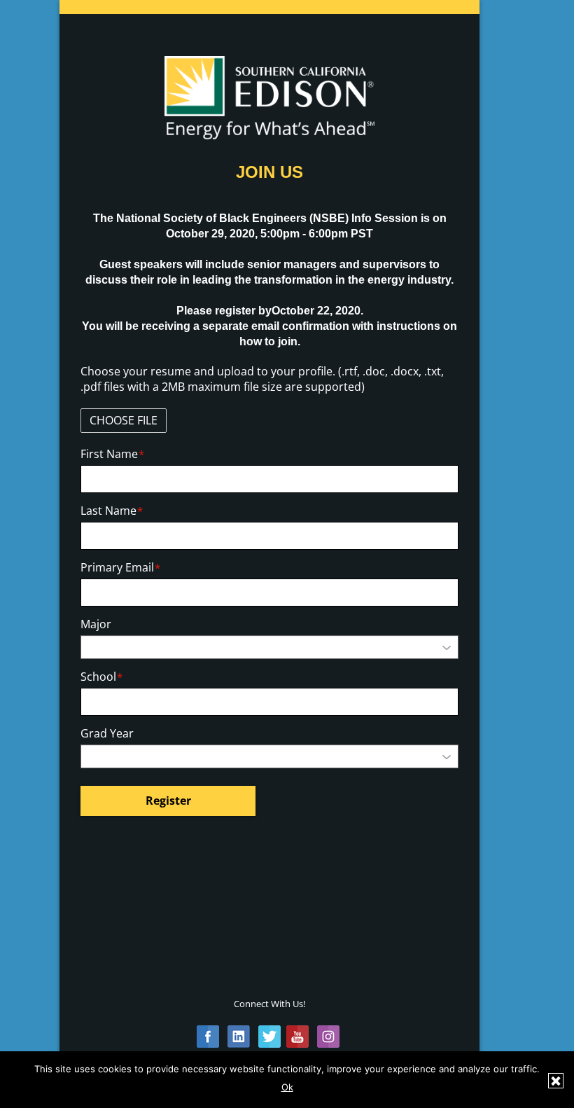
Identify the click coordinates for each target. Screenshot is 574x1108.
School (101, 677)
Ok (287, 1087)
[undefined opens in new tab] (208, 1034)
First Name (112, 454)
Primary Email (120, 567)
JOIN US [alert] (269, 171)
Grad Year (107, 733)
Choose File (124, 420)
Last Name (111, 511)
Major (95, 624)
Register (168, 800)
